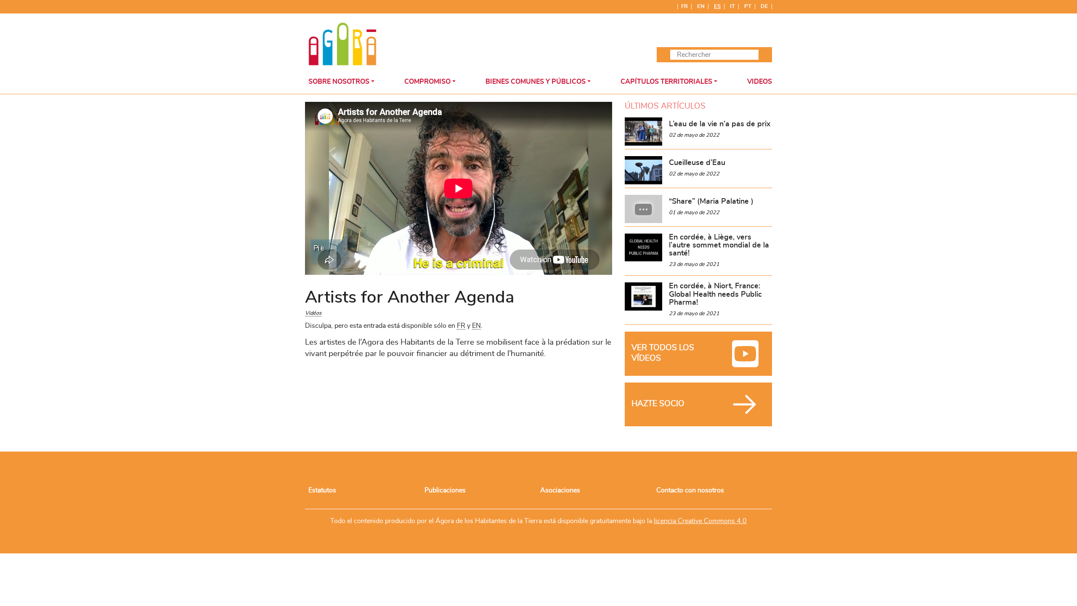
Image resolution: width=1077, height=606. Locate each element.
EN (476, 325)
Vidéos (313, 313)
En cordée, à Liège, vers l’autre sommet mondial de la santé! (719, 246)
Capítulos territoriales (666, 81)
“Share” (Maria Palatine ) (711, 201)
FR (461, 325)
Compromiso (427, 81)
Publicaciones (445, 490)
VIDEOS (759, 81)
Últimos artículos (665, 106)
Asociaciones (560, 490)
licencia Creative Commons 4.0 (700, 521)
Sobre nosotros (338, 81)
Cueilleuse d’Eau (697, 163)
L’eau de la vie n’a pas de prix (719, 124)
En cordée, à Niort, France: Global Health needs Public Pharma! (715, 294)
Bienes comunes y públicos (535, 81)
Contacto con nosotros (690, 490)
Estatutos (322, 490)
